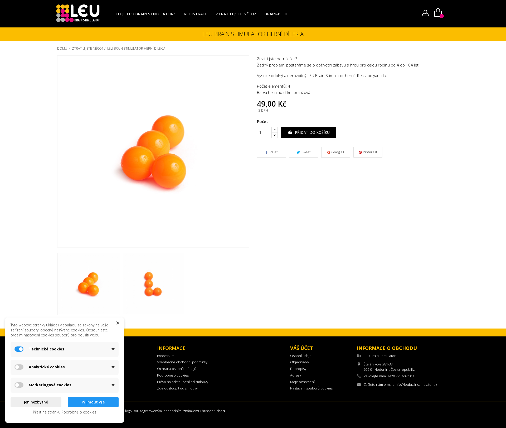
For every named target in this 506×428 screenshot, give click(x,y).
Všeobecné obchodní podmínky (182, 362)
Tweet (305, 152)
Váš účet (301, 348)
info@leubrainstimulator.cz (416, 384)
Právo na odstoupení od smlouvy (182, 381)
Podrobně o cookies (173, 375)
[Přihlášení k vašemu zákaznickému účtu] (425, 14)
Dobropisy (298, 368)
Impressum (165, 355)
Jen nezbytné (36, 402)
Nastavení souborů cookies (311, 388)
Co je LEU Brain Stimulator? (145, 13)
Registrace (195, 13)
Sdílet (273, 152)
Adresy (295, 375)
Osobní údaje (301, 355)
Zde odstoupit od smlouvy (177, 388)
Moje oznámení (302, 381)
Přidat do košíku (309, 132)
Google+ (337, 152)
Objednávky (299, 362)
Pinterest (370, 152)
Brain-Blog (276, 13)
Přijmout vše (93, 402)
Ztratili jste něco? (236, 13)
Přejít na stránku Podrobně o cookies (64, 412)
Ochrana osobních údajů (176, 368)
